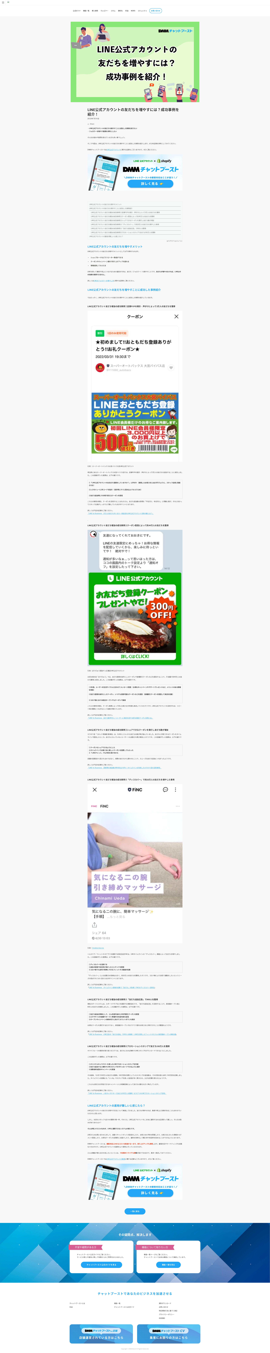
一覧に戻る (135, 1211)
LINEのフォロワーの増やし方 (104, 281)
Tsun (180, 241)
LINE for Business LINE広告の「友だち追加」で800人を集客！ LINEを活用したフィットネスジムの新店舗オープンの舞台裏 (132, 1034)
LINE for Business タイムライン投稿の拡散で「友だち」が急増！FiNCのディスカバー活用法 (122, 987)
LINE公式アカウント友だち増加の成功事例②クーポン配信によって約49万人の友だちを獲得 (122, 216)
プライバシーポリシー (166, 1314)
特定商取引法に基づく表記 (168, 1311)
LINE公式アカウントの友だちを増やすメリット (105, 204)
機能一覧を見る (168, 1265)
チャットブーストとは (77, 1303)
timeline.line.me (98, 948)
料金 (71, 1307)
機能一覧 (117, 1303)
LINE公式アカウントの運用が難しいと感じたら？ (106, 236)
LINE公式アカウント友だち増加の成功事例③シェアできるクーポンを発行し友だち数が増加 (122, 220)
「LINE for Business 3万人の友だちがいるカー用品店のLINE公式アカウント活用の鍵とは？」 (121, 513)
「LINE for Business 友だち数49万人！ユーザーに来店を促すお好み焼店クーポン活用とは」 (120, 718)
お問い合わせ (163, 1307)
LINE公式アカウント (114, 150)
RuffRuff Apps (172, 241)
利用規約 (162, 1318)
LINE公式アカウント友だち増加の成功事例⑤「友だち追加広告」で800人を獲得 (118, 228)
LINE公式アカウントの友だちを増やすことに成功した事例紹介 (110, 208)
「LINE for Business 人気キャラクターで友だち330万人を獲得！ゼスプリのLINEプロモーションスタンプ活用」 (127, 1093)
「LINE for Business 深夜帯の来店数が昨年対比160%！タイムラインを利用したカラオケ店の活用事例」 (124, 768)
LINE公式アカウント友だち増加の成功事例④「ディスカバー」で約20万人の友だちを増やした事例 (125, 224)
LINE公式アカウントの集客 (116, 1159)
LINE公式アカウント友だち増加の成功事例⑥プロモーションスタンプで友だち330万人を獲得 (123, 232)
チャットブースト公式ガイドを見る (101, 1265)
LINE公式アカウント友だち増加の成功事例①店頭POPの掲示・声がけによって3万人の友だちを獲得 (125, 212)
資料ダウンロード (165, 1303)
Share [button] (92, 124)
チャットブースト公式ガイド (124, 1307)
